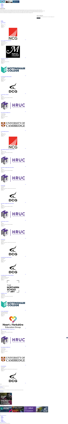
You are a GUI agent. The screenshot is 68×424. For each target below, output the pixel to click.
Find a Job (2, 416)
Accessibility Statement (3, 421)
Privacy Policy (2, 420)
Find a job (2, 3)
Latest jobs (2, 20)
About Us (2, 418)
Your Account (2, 5)
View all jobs (2, 21)
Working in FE (2, 7)
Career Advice (2, 4)
